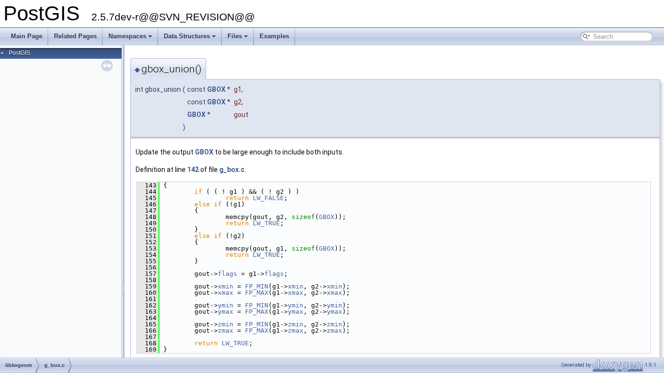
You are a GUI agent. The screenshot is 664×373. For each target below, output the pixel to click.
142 (193, 169)
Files (234, 36)
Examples (274, 36)
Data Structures (187, 36)
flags (227, 273)
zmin (225, 324)
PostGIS (19, 53)
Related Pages (75, 36)
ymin (225, 305)
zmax (225, 330)
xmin (225, 286)
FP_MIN (256, 286)
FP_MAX (256, 292)
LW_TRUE (266, 223)
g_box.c (232, 169)
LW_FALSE (268, 198)
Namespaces (127, 36)
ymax (225, 311)
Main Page (26, 36)
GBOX (216, 89)
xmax (225, 292)
